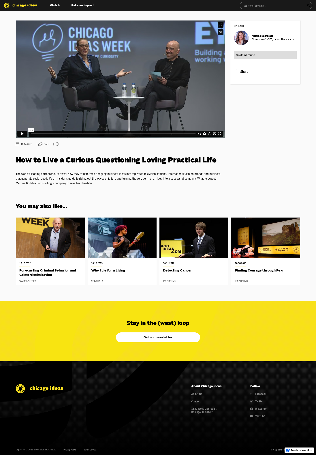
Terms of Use (90, 449)
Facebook (258, 393)
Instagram (258, 408)
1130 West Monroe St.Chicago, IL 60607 (204, 410)
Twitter (257, 401)
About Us (196, 393)
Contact (196, 401)
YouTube (257, 415)
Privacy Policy (69, 449)
